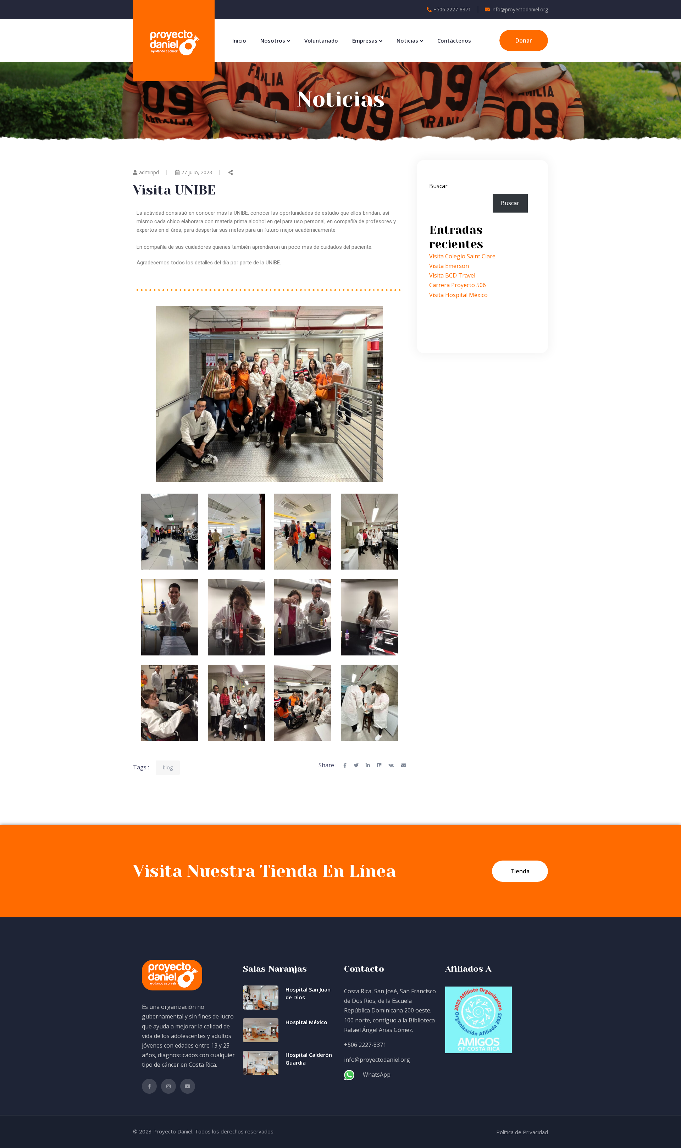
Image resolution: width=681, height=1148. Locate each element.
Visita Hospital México (458, 295)
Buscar (438, 186)
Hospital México (306, 1022)
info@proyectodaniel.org (520, 9)
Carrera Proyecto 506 (457, 285)
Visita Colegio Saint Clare (462, 256)
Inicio (239, 40)
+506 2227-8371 (452, 9)
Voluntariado (321, 40)
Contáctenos (454, 40)
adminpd (149, 172)
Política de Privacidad (522, 1132)
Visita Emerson (449, 266)
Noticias (407, 40)
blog (168, 767)
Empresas (364, 40)
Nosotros (272, 40)
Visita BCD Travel (452, 275)
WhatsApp (377, 1074)
